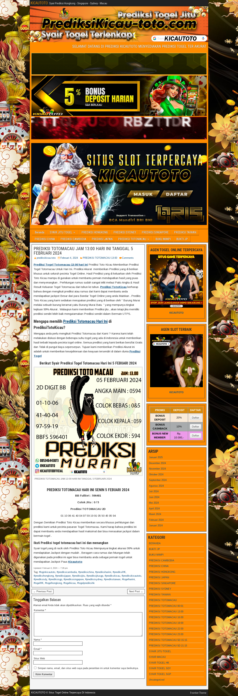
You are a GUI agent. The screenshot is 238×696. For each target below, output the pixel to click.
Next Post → (136, 591)
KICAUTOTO (39, 3)
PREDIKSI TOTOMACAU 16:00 (166, 617)
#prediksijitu (78, 575)
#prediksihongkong (44, 575)
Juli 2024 (154, 491)
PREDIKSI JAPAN (102, 239)
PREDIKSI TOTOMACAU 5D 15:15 (168, 640)
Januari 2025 (156, 457)
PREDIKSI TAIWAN (185, 232)
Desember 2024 (157, 463)
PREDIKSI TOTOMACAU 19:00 (166, 623)
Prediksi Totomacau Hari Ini (85, 321)
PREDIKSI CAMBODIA (73, 239)
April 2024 (154, 508)
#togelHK (39, 583)
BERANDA (155, 543)
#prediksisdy (40, 579)
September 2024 (158, 480)
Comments (128, 257)
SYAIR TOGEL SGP (160, 674)
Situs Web (39, 658)
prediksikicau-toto (46, 257)
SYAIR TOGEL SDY (160, 668)
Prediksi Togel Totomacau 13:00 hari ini (61, 264)
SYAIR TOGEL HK (159, 662)
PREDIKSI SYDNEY (124, 232)
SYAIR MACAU (157, 657)
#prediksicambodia (67, 572)
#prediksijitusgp (94, 575)
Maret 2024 (155, 514)
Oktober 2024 (156, 474)
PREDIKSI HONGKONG (94, 232)
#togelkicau (69, 583)
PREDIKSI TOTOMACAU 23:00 (166, 634)
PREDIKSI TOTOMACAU (132, 239)
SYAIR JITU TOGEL (61, 232)
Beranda (39, 232)
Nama (38, 639)
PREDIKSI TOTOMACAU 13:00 (100, 257)
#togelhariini (128, 579)
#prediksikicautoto (131, 575)
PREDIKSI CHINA (45, 239)
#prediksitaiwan (112, 579)
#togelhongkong (53, 583)
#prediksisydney (93, 579)
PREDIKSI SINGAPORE (155, 232)
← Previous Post (42, 591)
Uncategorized (156, 679)
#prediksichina (86, 572)
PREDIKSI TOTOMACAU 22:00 (166, 628)
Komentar (40, 610)
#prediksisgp (55, 579)
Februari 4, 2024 (69, 257)
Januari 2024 (156, 525)
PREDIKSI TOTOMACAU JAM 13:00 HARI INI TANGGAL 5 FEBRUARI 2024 (83, 251)
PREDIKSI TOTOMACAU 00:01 (166, 606)
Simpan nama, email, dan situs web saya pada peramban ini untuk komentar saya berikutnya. (88, 668)
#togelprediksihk (86, 583)
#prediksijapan (63, 575)
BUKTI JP (182, 239)
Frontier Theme (198, 693)
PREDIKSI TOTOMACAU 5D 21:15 (168, 645)
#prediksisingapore (74, 579)
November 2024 (157, 468)
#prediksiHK (119, 572)
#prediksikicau (112, 575)
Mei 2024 (154, 502)
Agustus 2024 (156, 485)
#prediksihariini (103, 572)
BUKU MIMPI (163, 239)
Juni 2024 (154, 497)
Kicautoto (75, 561)
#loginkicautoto (47, 572)
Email (37, 649)
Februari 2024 (156, 520)
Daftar (195, 417)
